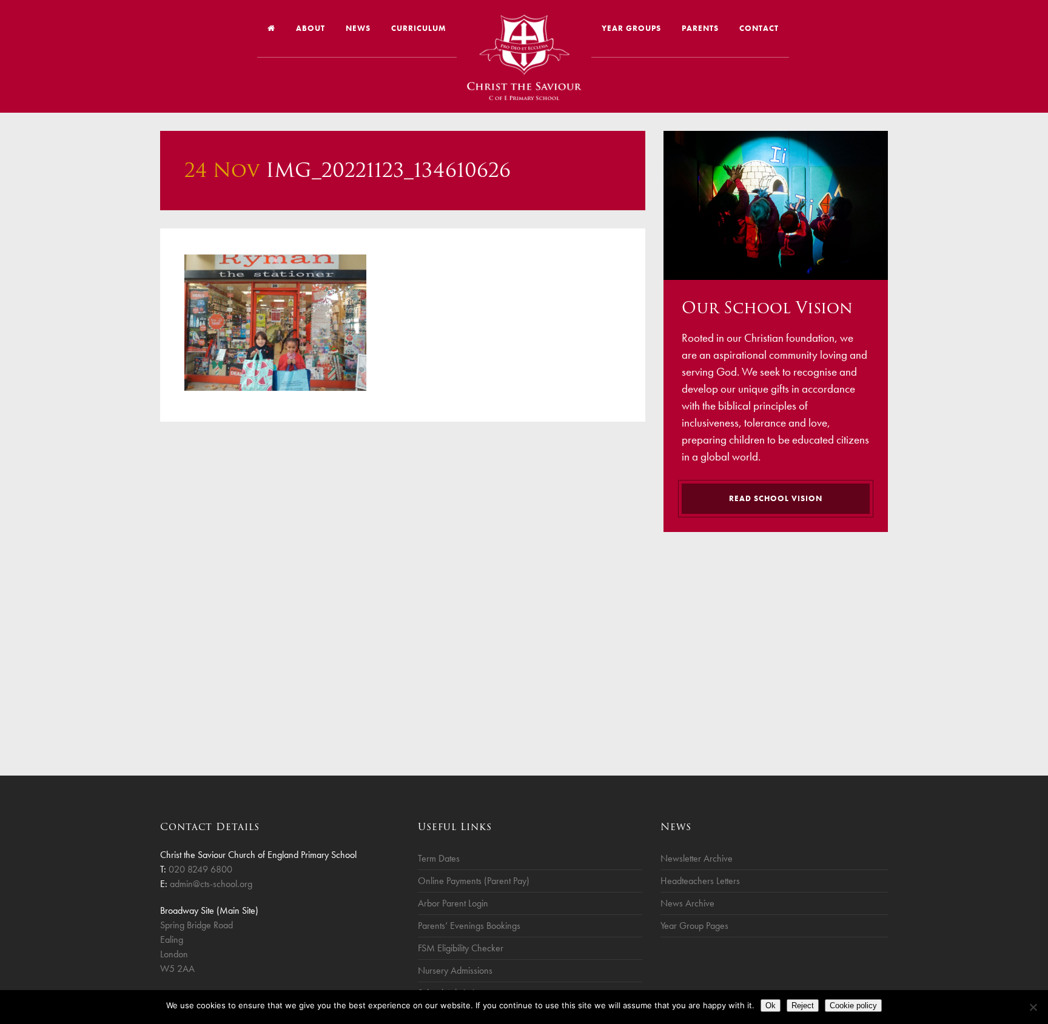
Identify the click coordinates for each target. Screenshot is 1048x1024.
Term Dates (439, 858)
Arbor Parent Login (453, 903)
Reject (802, 1005)
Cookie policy (853, 1005)
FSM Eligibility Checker (460, 948)
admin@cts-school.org (211, 883)
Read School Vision (775, 498)
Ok (770, 1005)
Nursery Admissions (455, 970)
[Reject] (1033, 1007)
